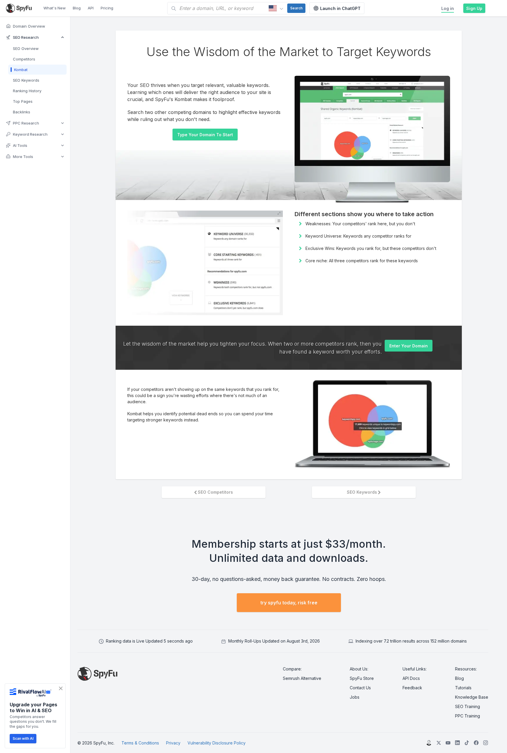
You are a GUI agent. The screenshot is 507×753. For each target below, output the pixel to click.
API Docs (411, 678)
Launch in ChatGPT (340, 8)
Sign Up (474, 8)
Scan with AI (23, 738)
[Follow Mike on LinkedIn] (429, 742)
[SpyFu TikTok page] (457, 742)
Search (296, 8)
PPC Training (467, 716)
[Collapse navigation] (74, 385)
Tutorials (463, 687)
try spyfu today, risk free (288, 603)
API (91, 8)
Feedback (412, 687)
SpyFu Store (362, 678)
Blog (77, 8)
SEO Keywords (362, 492)
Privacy (173, 742)
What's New (54, 8)
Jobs (354, 697)
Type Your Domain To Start (205, 134)
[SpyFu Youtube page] (448, 742)
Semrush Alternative (302, 678)
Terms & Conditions (140, 742)
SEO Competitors (215, 492)
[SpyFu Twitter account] (438, 742)
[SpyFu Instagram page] (485, 742)
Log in (447, 8)
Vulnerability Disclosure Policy (216, 742)
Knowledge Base (471, 697)
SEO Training (467, 706)
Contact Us (360, 687)
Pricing (107, 8)
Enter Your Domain (408, 345)
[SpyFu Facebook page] (476, 742)
